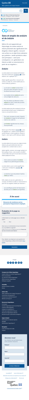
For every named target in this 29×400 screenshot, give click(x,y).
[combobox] (12, 11)
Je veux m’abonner (14, 366)
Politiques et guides (6, 280)
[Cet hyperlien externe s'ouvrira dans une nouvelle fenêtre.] (6, 3)
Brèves (3, 288)
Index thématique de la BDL (8, 328)
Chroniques (4, 304)
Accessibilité (8, 373)
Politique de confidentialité (10, 378)
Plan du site (21, 378)
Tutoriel (3, 330)
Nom (6, 351)
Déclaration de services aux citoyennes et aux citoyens (14, 375)
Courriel (7, 358)
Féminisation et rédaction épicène (9, 319)
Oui (4, 222)
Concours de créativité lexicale (9, 297)
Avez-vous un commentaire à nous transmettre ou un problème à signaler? (14, 226)
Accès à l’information (18, 373)
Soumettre (14, 247)
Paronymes (5, 25)
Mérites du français (6, 298)
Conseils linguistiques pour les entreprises (11, 305)
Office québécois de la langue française (11, 5)
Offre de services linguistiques (9, 279)
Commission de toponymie (8, 295)
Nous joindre (24, 2)
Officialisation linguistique (8, 323)
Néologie (4, 321)
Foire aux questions (6, 275)
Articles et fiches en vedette (8, 286)
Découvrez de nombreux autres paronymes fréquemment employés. (14, 203)
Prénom (7, 345)
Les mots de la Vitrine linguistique (9, 277)
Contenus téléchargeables (8, 307)
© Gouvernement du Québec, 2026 (14, 388)
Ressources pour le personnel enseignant (11, 314)
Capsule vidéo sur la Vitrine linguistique (11, 274)
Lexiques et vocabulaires (7, 309)
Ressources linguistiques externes (9, 312)
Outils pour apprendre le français (9, 310)
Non (10, 222)
